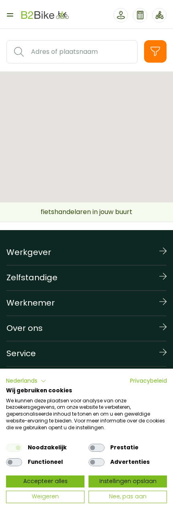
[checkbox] (14, 448)
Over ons (24, 328)
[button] (26, 381)
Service (21, 353)
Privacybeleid (148, 381)
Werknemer (30, 302)
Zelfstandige (32, 277)
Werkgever (28, 252)
